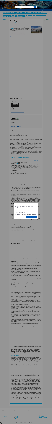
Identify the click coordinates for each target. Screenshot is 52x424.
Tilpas (25, 212)
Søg (35, 6)
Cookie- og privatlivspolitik (19, 212)
